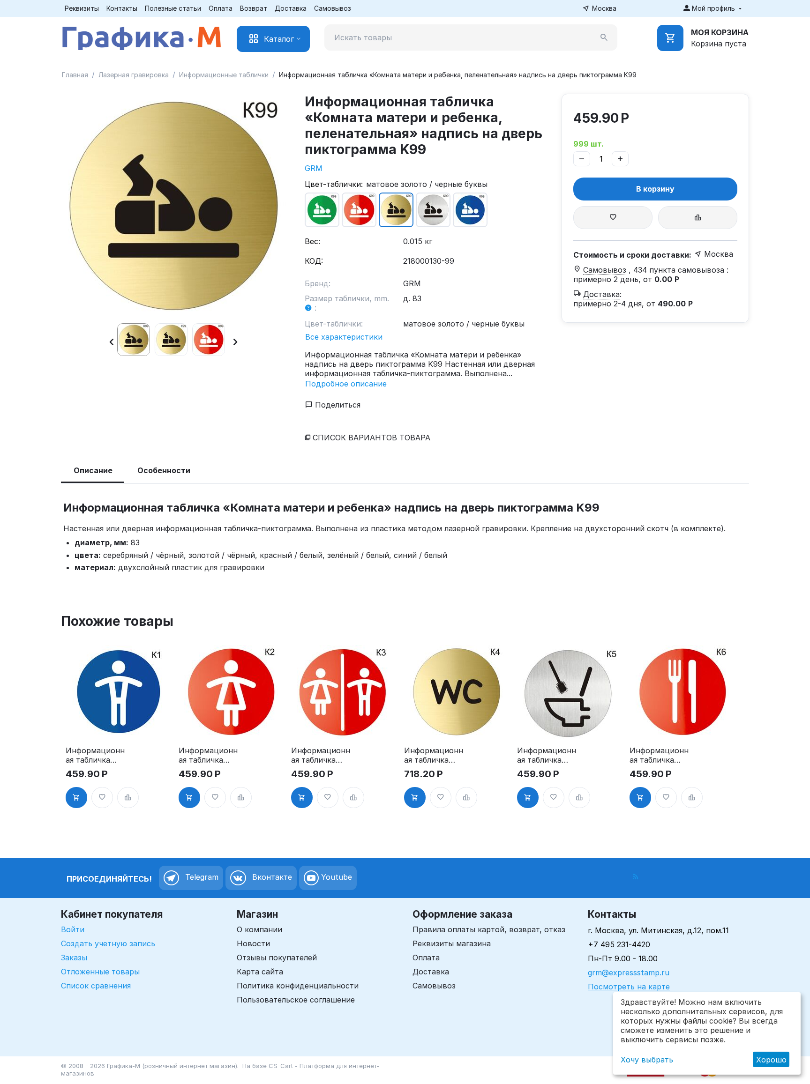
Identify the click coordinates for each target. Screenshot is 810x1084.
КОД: (314, 261)
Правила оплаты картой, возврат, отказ (488, 929)
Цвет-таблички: (334, 184)
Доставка (291, 8)
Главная (75, 75)
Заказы (74, 957)
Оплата (220, 8)
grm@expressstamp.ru (628, 972)
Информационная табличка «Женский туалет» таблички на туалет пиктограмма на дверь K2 (208, 755)
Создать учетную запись (108, 943)
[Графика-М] (141, 36)
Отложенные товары (100, 971)
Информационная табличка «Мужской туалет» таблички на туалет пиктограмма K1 (95, 755)
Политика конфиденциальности (298, 985)
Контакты (121, 8)
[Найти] (604, 37)
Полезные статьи (173, 8)
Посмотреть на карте (629, 986)
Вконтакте (271, 877)
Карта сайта (260, 971)
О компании (259, 929)
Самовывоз (332, 8)
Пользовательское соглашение (296, 999)
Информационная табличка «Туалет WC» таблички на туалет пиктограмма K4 (433, 755)
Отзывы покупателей (277, 957)
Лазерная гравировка (133, 75)
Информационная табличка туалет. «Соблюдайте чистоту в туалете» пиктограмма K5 (546, 755)
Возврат (253, 8)
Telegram (200, 877)
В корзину (655, 188)
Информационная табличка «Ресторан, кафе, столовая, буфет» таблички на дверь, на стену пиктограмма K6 (659, 755)
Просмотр (118, 726)
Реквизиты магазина (451, 943)
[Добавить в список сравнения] (697, 217)
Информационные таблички (224, 75)
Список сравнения (96, 985)
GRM (313, 168)
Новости (253, 943)
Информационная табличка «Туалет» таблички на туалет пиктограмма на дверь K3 (320, 755)
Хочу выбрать (647, 1059)
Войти (72, 929)
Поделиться (336, 404)
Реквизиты (82, 8)
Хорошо (771, 1059)
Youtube (335, 877)
